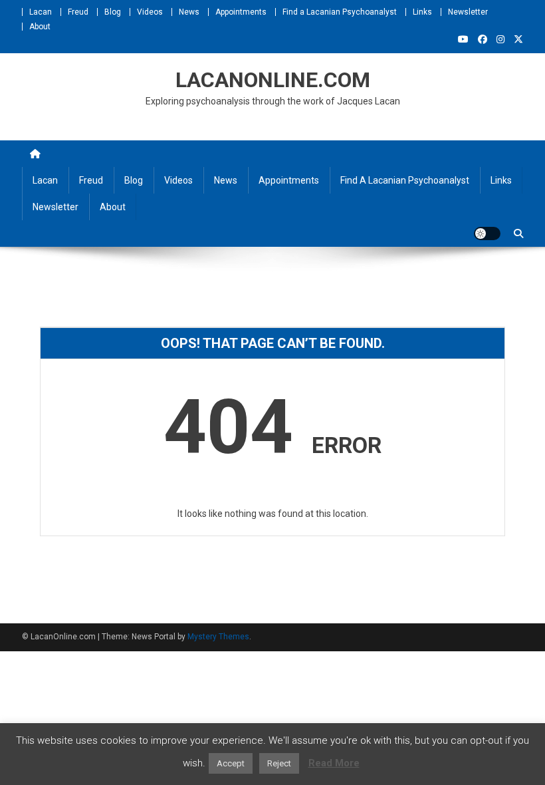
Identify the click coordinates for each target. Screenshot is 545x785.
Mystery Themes (218, 636)
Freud (78, 12)
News (189, 12)
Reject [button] (279, 763)
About (40, 26)
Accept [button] (231, 763)
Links (422, 12)
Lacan (40, 12)
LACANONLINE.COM (272, 79)
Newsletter (468, 12)
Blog (112, 12)
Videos (150, 12)
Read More (334, 763)
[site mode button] (487, 233)
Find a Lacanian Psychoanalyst (339, 12)
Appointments (241, 12)
